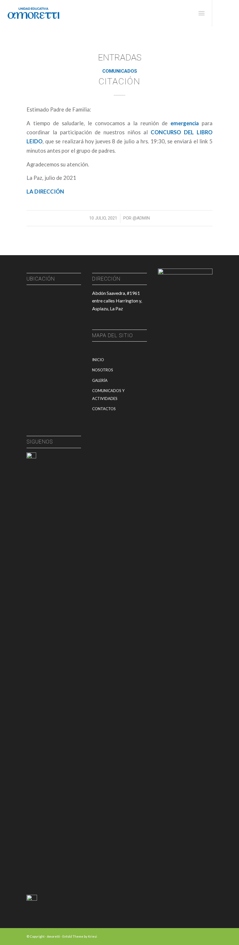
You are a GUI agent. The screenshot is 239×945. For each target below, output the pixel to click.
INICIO (98, 359)
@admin (141, 218)
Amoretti (53, 936)
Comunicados (119, 71)
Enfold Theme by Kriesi (79, 936)
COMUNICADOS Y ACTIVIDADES (108, 394)
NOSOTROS (102, 370)
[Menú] (201, 13)
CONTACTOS (104, 408)
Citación (119, 81)
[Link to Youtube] (230, 13)
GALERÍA (100, 380)
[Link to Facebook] (221, 13)
